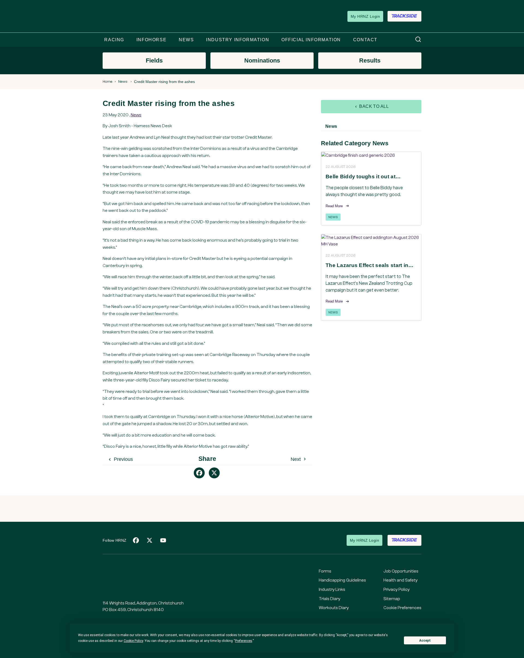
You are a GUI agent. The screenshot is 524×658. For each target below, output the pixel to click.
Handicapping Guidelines (342, 580)
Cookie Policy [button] (133, 641)
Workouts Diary (334, 607)
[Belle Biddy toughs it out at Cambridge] (371, 155)
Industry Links (332, 589)
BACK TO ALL (373, 106)
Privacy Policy (396, 589)
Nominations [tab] (262, 60)
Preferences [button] (243, 641)
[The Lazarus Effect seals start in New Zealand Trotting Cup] (371, 240)
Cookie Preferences (402, 607)
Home (107, 81)
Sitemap (391, 598)
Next (296, 459)
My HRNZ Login (365, 16)
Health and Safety (400, 580)
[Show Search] (418, 39)
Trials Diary (329, 598)
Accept (425, 640)
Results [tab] (369, 60)
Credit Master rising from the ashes (164, 81)
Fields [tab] (154, 60)
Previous (122, 459)
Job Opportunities (400, 571)
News (122, 81)
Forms (325, 571)
